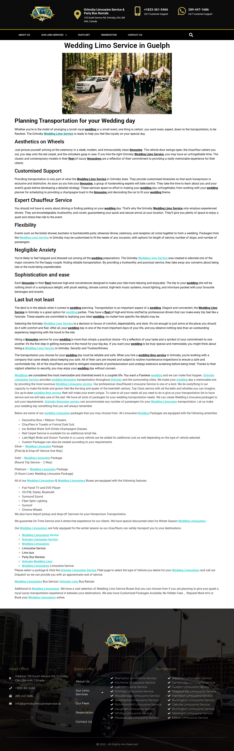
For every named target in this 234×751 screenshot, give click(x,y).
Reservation (109, 34)
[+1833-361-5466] (137, 11)
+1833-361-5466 (156, 9)
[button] (191, 35)
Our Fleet (84, 34)
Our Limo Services (52, 34)
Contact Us (135, 34)
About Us (24, 34)
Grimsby (116, 379)
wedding (121, 397)
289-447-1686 (198, 9)
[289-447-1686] (181, 11)
